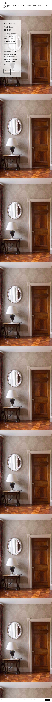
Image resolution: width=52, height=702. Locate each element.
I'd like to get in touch (14, 72)
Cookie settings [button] (40, 699)
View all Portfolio (7, 71)
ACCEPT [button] (47, 699)
